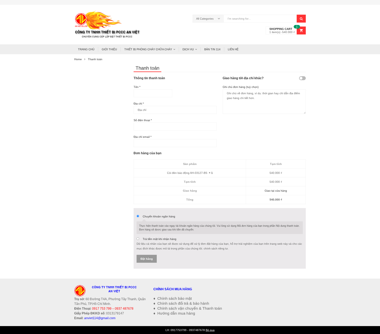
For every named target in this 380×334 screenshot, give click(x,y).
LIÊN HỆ (233, 49)
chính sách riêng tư (216, 248)
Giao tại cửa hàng (276, 190)
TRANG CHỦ (86, 49)
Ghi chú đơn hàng (241, 86)
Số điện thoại (143, 120)
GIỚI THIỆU (109, 49)
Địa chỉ (139, 103)
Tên (137, 86)
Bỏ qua (210, 330)
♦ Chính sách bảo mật (172, 298)
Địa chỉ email (142, 136)
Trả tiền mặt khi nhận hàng (159, 239)
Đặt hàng (147, 258)
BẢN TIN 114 (212, 49)
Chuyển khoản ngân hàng (159, 216)
